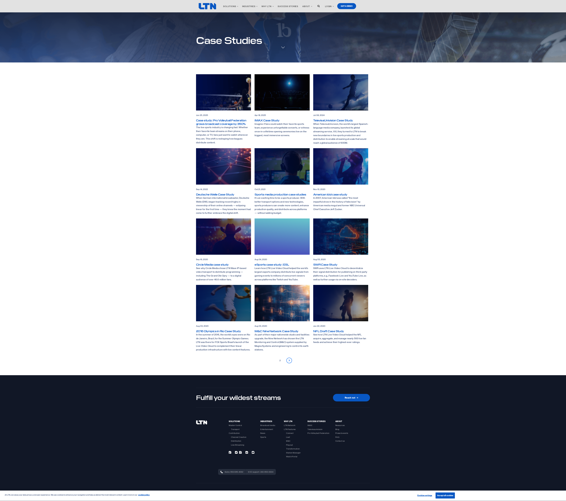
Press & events (341, 433)
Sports (263, 437)
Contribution (234, 433)
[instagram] (240, 452)
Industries (248, 6)
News (262, 433)
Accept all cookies (445, 495)
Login (328, 6)
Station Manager (293, 453)
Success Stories (288, 6)
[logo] (207, 6)
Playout (289, 445)
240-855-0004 (267, 472)
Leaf (288, 437)
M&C (288, 441)
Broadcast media (267, 425)
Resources (340, 425)
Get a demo (347, 6)
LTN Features (290, 429)
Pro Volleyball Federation (318, 433)
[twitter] (236, 452)
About (306, 6)
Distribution (236, 441)
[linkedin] (246, 452)
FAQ (337, 437)
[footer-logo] (201, 422)
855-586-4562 (236, 472)
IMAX (309, 425)
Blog (337, 429)
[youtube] (253, 452)
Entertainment (266, 429)
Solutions (229, 6)
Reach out (351, 397)
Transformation (293, 449)
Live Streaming (237, 445)
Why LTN (266, 6)
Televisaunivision (315, 429)
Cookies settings (424, 495)
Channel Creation (238, 437)
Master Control (235, 425)
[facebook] (230, 452)
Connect (290, 433)
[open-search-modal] (319, 6)
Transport (235, 429)
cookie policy (144, 495)
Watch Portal (291, 456)
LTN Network (289, 425)
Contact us (340, 441)
